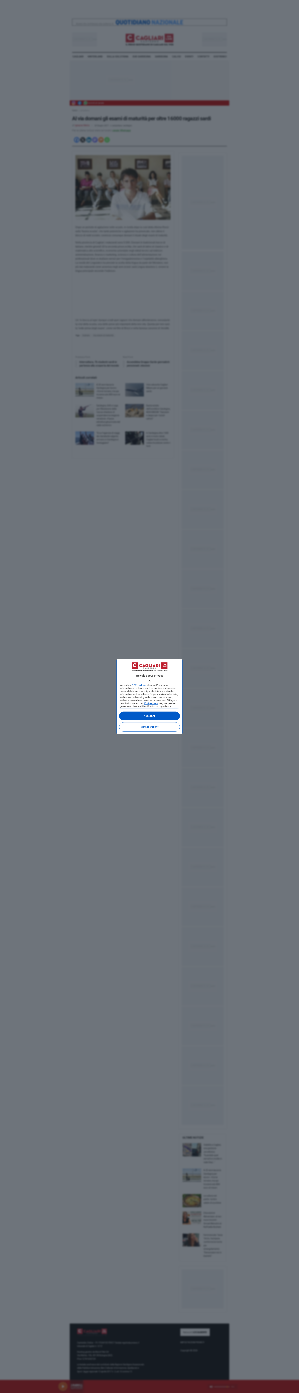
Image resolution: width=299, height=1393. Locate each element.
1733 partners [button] (139, 685)
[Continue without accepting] (149, 680)
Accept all (149, 715)
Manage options (150, 726)
